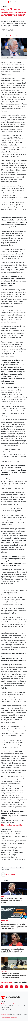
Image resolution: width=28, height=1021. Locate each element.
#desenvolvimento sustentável (8, 867)
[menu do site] (2, 2)
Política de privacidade (5, 1017)
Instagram (6, 986)
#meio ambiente (5, 869)
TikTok (21, 986)
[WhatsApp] (16, 36)
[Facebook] (10, 36)
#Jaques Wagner (19, 867)
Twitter (1, 986)
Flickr (26, 986)
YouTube (16, 986)
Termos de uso (14, 1017)
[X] (13, 36)
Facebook (11, 986)
